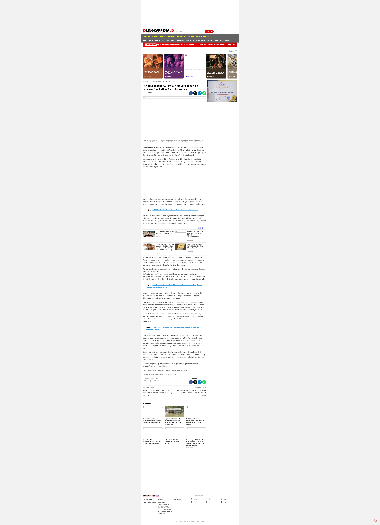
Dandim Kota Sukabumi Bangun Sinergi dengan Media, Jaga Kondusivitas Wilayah (153, 420)
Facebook (195, 499)
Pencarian (209, 31)
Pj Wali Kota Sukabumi (172, 374)
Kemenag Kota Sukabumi (179, 371)
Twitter (209, 499)
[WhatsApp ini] (204, 93)
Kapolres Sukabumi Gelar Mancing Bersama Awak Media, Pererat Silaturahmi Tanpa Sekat (173, 421)
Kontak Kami (177, 499)
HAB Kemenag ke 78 (150, 371)
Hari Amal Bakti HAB (164, 371)
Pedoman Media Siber (149, 502)
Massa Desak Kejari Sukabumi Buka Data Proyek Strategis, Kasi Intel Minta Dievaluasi (152, 441)
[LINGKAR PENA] (158, 31)
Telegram (225, 502)
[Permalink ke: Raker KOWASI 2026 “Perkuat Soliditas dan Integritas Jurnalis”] (174, 432)
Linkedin (195, 502)
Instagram (225, 499)
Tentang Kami (147, 499)
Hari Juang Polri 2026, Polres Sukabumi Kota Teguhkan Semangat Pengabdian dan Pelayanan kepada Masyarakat (195, 443)
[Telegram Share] (200, 93)
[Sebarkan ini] (191, 93)
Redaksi (160, 499)
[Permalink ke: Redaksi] (145, 93)
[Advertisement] (190, 14)
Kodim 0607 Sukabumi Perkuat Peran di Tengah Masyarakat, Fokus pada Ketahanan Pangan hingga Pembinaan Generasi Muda (206, 45)
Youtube (210, 502)
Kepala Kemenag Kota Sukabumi (153, 374)
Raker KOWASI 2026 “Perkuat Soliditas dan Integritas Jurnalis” (174, 441)
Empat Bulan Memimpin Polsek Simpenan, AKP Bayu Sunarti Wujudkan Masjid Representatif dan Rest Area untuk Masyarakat (165, 508)
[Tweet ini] (195, 93)
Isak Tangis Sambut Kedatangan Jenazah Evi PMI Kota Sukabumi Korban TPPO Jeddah (195, 421)
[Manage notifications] (375, 520)
